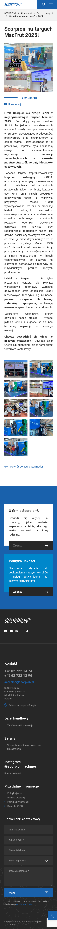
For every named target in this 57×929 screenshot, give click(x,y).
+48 (18, 671)
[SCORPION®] (13, 4)
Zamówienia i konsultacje (20, 725)
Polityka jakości (15, 793)
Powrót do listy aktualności (26, 466)
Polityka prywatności (17, 802)
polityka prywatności (24, 904)
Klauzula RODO (15, 806)
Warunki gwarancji (16, 797)
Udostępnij (14, 104)
